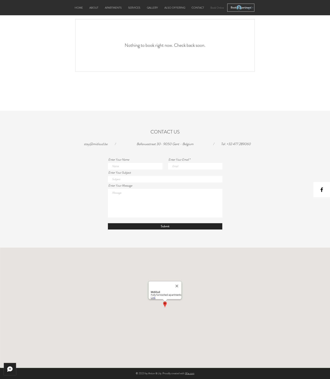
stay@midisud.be (96, 143)
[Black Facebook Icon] (322, 190)
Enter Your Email (178, 159)
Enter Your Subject (119, 172)
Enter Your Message (120, 185)
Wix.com (189, 373)
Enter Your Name (118, 159)
